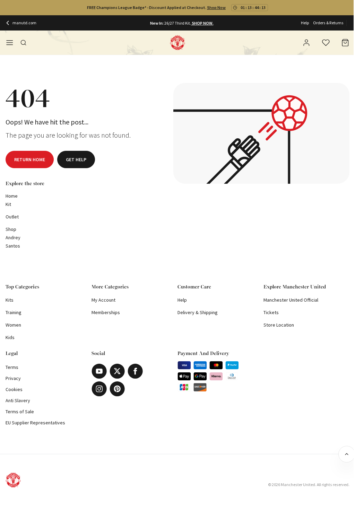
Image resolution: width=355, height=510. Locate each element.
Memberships (106, 312)
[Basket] (345, 42)
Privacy (13, 378)
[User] (306, 43)
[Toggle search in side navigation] (23, 42)
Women (13, 325)
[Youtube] (99, 371)
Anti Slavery (18, 400)
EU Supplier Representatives (35, 423)
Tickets (271, 312)
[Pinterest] (117, 388)
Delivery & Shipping (198, 312)
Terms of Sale (20, 411)
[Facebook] (135, 371)
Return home (29, 159)
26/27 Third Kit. (177, 23)
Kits (10, 300)
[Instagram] (99, 388)
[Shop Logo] (177, 42)
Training (13, 312)
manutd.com (24, 22)
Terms (12, 367)
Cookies (14, 389)
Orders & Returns (328, 22)
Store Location (278, 325)
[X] (117, 371)
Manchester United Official (290, 300)
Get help (76, 159)
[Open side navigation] (10, 42)
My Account (103, 300)
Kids (10, 337)
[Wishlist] (326, 42)
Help (305, 22)
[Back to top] (346, 454)
